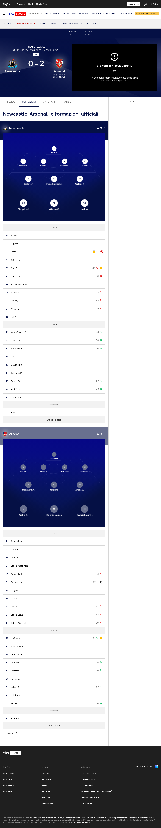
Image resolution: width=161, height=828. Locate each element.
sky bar (46, 791)
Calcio (7, 23)
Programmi (48, 803)
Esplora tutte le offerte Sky (32, 4)
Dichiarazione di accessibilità (96, 791)
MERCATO (84, 13)
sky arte (7, 791)
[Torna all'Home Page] (17, 14)
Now (44, 785)
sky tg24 (8, 779)
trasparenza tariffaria (121, 818)
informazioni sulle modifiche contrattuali (89, 818)
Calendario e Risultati (71, 23)
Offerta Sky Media (90, 797)
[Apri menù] (4, 14)
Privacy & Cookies (64, 818)
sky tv (45, 773)
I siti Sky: (7, 767)
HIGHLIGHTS (69, 13)
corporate (86, 803)
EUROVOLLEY (125, 13)
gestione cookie (89, 773)
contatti (144, 818)
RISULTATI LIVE (53, 13)
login (154, 4)
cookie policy (88, 779)
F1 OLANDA (109, 13)
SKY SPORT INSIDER (146, 13)
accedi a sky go (144, 766)
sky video (8, 785)
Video (53, 23)
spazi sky (47, 797)
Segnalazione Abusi (82, 822)
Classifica (92, 23)
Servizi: (45, 767)
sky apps (46, 779)
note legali (86, 785)
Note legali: (85, 767)
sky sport (8, 773)
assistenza (134, 818)
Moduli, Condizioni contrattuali (43, 818)
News (43, 23)
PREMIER (96, 13)
